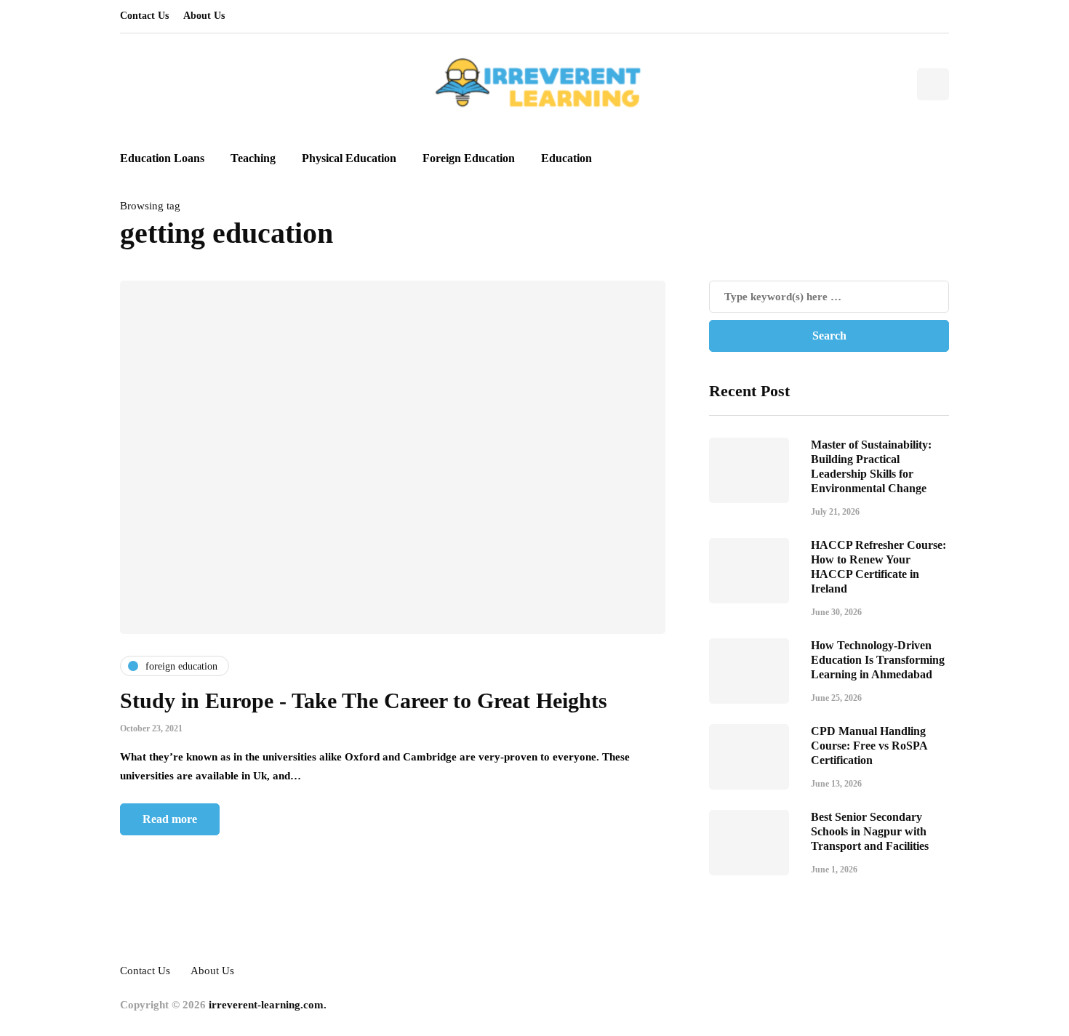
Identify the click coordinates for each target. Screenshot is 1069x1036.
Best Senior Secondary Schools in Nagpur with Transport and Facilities (870, 831)
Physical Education (349, 158)
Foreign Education (469, 158)
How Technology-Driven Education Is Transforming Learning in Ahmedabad (878, 659)
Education (566, 158)
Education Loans (162, 158)
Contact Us (144, 15)
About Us (204, 15)
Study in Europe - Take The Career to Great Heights (363, 700)
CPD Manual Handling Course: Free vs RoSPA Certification (869, 745)
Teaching (253, 158)
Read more (170, 819)
